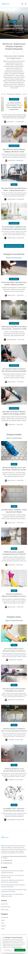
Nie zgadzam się (8, 950)
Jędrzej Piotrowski (5, 906)
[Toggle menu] (25, 4)
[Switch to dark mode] (22, 3)
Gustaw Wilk (4, 904)
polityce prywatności (16, 947)
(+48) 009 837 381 (7, 860)
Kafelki (14, 464)
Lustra (2, 928)
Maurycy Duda (4, 909)
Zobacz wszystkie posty (14, 258)
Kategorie (4, 914)
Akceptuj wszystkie (20, 950)
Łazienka (3, 926)
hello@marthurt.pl (7, 863)
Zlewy (14, 21)
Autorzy (4, 900)
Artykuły (4, 867)
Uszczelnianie (14, 99)
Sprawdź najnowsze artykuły (14, 246)
